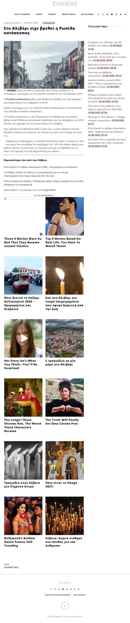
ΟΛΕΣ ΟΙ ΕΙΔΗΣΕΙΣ (22, 14)
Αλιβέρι (12, 90)
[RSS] (75, 589)
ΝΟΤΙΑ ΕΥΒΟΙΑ (87, 14)
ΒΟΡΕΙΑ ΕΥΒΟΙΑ (68, 14)
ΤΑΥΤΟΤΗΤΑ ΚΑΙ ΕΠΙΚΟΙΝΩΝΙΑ (57, 595)
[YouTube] (112, 14)
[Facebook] (99, 14)
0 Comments (49, 23)
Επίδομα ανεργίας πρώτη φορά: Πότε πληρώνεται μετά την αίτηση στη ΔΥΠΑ (106, 98)
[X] (103, 14)
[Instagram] (107, 14)
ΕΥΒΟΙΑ (39, 14)
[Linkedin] (121, 14)
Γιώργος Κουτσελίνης (12, 23)
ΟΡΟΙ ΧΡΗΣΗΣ (79, 595)
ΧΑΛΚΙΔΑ (52, 14)
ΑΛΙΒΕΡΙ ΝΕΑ (11, 567)
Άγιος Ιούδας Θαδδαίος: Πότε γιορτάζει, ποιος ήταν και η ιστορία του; (107, 57)
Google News (49, 190)
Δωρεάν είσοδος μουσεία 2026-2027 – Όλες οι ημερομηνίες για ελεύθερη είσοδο (105, 83)
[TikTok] (116, 14)
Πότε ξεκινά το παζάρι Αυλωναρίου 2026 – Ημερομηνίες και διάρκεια (41, 167)
